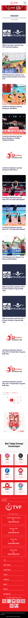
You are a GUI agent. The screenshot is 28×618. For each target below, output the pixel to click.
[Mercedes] (14, 422)
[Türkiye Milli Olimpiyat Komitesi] (14, 601)
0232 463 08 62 (13, 543)
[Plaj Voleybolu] (9, 601)
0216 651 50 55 (13, 532)
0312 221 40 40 (13, 522)
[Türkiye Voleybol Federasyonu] (14, 2)
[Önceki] (7, 397)
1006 (14, 403)
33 (20, 397)
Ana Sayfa (4, 499)
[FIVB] (18, 601)
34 (8, 400)
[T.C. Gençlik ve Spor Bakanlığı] (12, 606)
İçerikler (5, 500)
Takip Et (7, 462)
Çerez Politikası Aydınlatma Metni (13, 616)
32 (17, 397)
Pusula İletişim (17, 612)
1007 (18, 403)
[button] (26, 8)
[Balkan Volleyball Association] (23, 601)
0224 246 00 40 (13, 554)
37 (17, 400)
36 (14, 400)
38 (20, 400)
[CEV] (16, 606)
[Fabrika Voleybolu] (4, 601)
